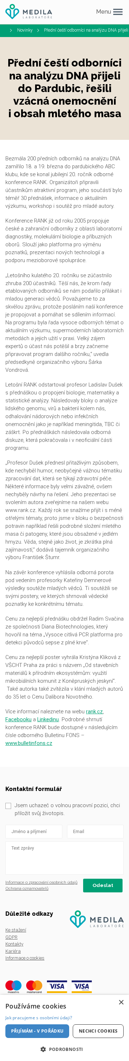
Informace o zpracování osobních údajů (41, 882)
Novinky (25, 30)
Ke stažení (15, 930)
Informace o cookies (24, 958)
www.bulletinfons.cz (28, 743)
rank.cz (94, 711)
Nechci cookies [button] (98, 1031)
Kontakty (14, 944)
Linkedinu (48, 719)
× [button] (121, 1002)
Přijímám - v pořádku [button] (37, 1031)
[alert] (64, 1028)
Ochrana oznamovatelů (26, 888)
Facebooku (18, 719)
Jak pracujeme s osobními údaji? (38, 1018)
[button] (64, 1049)
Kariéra (13, 951)
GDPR (11, 937)
